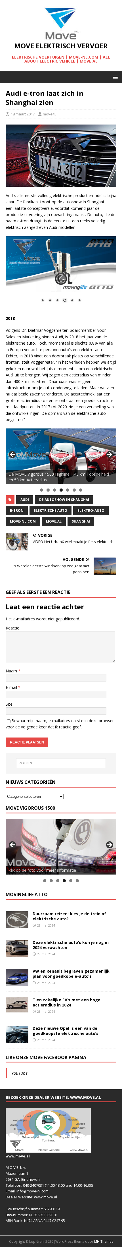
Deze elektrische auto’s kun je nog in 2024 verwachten (71, 945)
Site (9, 704)
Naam (12, 671)
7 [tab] (80, 490)
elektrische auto (50, 510)
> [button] (109, 455)
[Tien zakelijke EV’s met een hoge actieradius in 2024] (17, 1009)
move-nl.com (23, 521)
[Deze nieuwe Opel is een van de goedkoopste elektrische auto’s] (17, 1039)
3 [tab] (54, 490)
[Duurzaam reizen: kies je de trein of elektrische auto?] (17, 924)
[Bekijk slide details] (61, 456)
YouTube (19, 1073)
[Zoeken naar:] (61, 763)
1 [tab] (41, 490)
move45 (49, 114)
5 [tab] (67, 490)
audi (24, 499)
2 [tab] (48, 490)
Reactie (12, 628)
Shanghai (81, 521)
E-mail (12, 687)
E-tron (17, 510)
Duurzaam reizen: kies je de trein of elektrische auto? (69, 916)
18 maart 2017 (23, 114)
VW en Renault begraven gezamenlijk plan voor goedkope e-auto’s (71, 973)
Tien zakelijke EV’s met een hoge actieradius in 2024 (66, 1002)
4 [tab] (61, 490)
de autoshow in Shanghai (64, 499)
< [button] (13, 455)
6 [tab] (74, 490)
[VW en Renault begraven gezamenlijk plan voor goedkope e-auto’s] (17, 982)
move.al (54, 521)
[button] (114, 77)
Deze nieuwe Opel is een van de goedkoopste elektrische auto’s (65, 1031)
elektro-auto (90, 510)
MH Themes (103, 1241)
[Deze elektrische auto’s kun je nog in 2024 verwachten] (17, 953)
